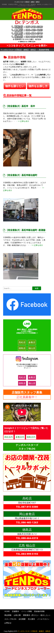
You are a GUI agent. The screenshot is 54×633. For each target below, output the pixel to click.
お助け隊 (17, 615)
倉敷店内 (20, 436)
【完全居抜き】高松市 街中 (20, 106)
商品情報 (7, 615)
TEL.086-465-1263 (27, 522)
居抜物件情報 (39, 611)
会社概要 (22, 619)
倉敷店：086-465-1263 (28, 30)
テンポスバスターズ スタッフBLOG (27, 446)
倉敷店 (32, 342)
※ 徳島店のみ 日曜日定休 (26, 41)
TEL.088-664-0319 (27, 538)
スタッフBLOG (10, 619)
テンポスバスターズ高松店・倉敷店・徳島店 (27, 2)
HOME (7, 611)
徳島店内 (31, 436)
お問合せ (7, 623)
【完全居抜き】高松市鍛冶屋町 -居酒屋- (26, 230)
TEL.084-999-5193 (27, 553)
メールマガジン (43, 619)
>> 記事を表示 (23, 121)
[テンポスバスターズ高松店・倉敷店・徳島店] (27, 23)
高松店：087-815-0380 (28, 27)
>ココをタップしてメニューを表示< (27, 45)
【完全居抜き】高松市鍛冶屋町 (21, 175)
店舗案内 (15, 611)
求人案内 (31, 619)
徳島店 (22, 348)
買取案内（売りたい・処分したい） (37, 615)
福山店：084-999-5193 (28, 36)
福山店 (32, 348)
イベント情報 (26, 611)
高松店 (22, 342)
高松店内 (8, 436)
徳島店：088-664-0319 (28, 33)
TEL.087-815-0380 (27, 506)
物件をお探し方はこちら (38, 86)
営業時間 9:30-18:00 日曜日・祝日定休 (28, 39)
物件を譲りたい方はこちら (14, 86)
